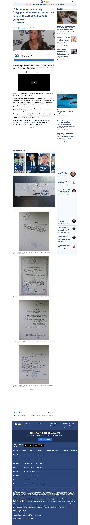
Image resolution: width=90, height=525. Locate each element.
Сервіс (41, 467)
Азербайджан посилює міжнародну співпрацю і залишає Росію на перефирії (64, 229)
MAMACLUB (35, 479)
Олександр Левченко (62, 232)
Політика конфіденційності (68, 423)
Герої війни (28, 4)
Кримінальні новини (21, 22)
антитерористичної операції (30, 67)
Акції (38, 467)
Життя (40, 450)
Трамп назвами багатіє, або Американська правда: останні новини (64, 238)
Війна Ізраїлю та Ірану (45, 4)
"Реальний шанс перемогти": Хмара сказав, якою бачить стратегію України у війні (65, 122)
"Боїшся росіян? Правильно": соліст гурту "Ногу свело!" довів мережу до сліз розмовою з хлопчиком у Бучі (63, 52)
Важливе (59, 8)
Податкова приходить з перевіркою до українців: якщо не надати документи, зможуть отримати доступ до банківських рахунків (67, 27)
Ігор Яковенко (60, 248)
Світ (31, 450)
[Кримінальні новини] (33, 415)
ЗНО (43, 463)
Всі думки (60, 252)
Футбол (25, 459)
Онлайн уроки (36, 463)
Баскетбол (30, 459)
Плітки (29, 483)
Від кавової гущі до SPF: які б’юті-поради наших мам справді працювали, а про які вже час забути (64, 191)
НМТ (46, 463)
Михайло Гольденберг (62, 194)
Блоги (56, 450)
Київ (25, 454)
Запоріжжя (33, 454)
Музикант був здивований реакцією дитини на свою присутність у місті (62, 58)
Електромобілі (33, 467)
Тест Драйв (26, 467)
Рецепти (26, 471)
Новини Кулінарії (35, 471)
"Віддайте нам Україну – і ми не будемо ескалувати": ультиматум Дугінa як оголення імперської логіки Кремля (64, 182)
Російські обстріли (60, 4)
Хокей (35, 459)
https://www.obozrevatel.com (56, 489)
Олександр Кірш (61, 223)
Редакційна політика (21, 415)
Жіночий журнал (42, 483)
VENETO (52, 4)
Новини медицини (28, 479)
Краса (33, 483)
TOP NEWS (60, 92)
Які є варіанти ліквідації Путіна (64, 246)
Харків (28, 454)
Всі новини (74, 450)
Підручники (29, 463)
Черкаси (42, 454)
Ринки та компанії (28, 475)
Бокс (38, 459)
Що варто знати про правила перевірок (65, 31)
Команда (39, 423)
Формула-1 (42, 459)
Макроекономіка (36, 475)
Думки (59, 169)
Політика (24, 450)
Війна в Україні (35, 4)
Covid (40, 479)
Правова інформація (54, 423)
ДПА (41, 463)
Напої (30, 471)
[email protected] (29, 515)
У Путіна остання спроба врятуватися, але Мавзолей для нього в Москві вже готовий (63, 174)
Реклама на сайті (27, 425)
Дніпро (38, 454)
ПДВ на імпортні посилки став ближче (64, 220)
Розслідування (50, 450)
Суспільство (66, 450)
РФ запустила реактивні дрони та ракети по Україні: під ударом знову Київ (66, 111)
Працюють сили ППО (61, 115)
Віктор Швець (60, 177)
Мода (36, 483)
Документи (39, 425)
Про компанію (27, 423)
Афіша (25, 483)
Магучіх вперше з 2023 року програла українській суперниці (63, 39)
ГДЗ (25, 463)
